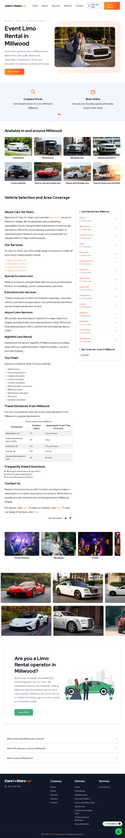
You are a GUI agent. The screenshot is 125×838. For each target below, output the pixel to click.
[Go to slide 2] (62, 114)
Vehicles (68, 5)
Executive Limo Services (18, 263)
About (45, 5)
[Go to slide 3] (65, 114)
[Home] (16, 6)
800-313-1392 (95, 6)
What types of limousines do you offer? (24, 471)
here (25, 507)
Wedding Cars (81, 795)
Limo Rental (31, 21)
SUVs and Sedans (82, 798)
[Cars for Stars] (18, 781)
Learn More (23, 712)
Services (56, 5)
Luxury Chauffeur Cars (84, 802)
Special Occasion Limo (17, 260)
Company (56, 781)
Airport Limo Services (17, 267)
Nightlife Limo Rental (17, 270)
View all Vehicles (82, 824)
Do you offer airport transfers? (20, 477)
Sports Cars (80, 806)
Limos (77, 787)
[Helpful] (65, 518)
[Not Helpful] (70, 518)
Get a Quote (110, 6)
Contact (79, 5)
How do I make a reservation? (19, 474)
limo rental (55, 217)
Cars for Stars (56, 834)
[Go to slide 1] (59, 114)
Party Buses (80, 791)
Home (35, 5)
